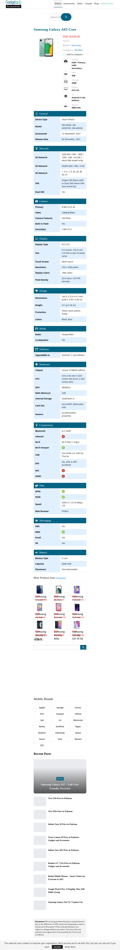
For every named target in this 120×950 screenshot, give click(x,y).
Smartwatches (69, 3)
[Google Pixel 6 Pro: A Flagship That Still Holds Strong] (40, 892)
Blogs (96, 3)
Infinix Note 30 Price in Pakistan (62, 824)
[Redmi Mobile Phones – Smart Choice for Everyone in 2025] (40, 879)
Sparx (78, 732)
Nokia (42, 726)
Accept (57, 946)
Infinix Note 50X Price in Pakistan (63, 850)
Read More (70, 947)
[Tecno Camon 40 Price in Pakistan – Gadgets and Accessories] (40, 840)
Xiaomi (78, 739)
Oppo (78, 726)
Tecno (42, 739)
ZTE (42, 745)
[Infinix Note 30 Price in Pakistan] (40, 827)
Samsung (61, 577)
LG (60, 720)
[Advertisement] (60, 673)
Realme (42, 732)
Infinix (78, 713)
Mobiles (58, 3)
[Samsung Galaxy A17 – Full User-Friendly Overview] (60, 776)
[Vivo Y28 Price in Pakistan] (40, 801)
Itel (42, 720)
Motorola (78, 720)
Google (60, 707)
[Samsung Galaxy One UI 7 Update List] (40, 905)
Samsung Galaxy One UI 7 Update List (65, 902)
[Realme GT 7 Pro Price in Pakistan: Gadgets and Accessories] (40, 866)
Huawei (60, 713)
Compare (88, 3)
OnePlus (60, 726)
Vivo (60, 739)
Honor (78, 707)
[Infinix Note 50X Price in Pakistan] (40, 853)
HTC (42, 713)
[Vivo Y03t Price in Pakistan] (40, 814)
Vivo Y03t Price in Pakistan (60, 811)
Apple (42, 707)
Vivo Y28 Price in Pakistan (60, 798)
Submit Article (107, 3)
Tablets (80, 3)
